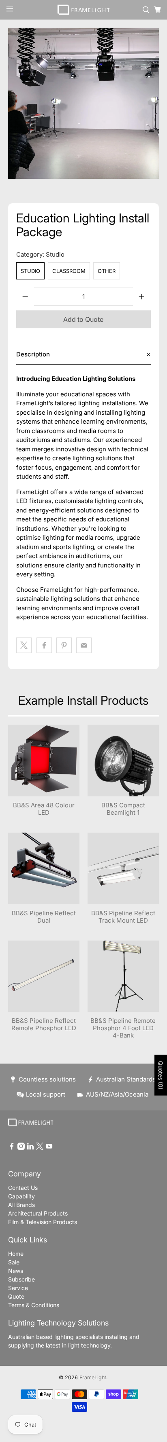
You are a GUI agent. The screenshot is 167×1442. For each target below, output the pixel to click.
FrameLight (92, 1377)
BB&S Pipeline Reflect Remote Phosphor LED (43, 1024)
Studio (30, 271)
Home (16, 1253)
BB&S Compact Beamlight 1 (123, 808)
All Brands (21, 1204)
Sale (13, 1262)
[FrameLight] (83, 9)
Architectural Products (38, 1213)
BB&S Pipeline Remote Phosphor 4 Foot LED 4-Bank (123, 1028)
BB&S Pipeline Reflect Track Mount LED (123, 916)
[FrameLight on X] (39, 1147)
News (15, 1270)
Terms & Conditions (33, 1304)
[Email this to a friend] (84, 645)
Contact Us (23, 1187)
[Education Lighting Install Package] (83, 103)
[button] (83, 355)
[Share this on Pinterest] (64, 645)
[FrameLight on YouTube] (49, 1147)
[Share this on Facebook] (44, 645)
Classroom (69, 271)
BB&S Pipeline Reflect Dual (44, 916)
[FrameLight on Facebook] (11, 1147)
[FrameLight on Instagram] (21, 1147)
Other (107, 271)
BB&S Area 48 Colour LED (44, 808)
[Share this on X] (24, 645)
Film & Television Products (42, 1221)
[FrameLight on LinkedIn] (30, 1147)
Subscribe (21, 1279)
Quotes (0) (160, 1075)
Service (18, 1287)
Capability (21, 1196)
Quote (16, 1296)
